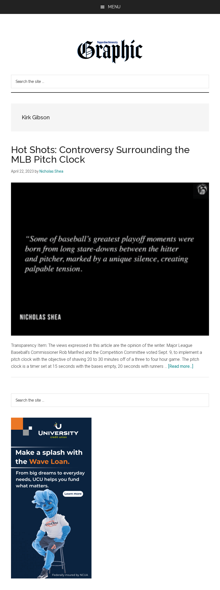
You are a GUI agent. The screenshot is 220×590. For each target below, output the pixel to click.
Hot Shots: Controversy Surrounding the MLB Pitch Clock (100, 154)
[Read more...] (180, 366)
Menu (114, 6)
